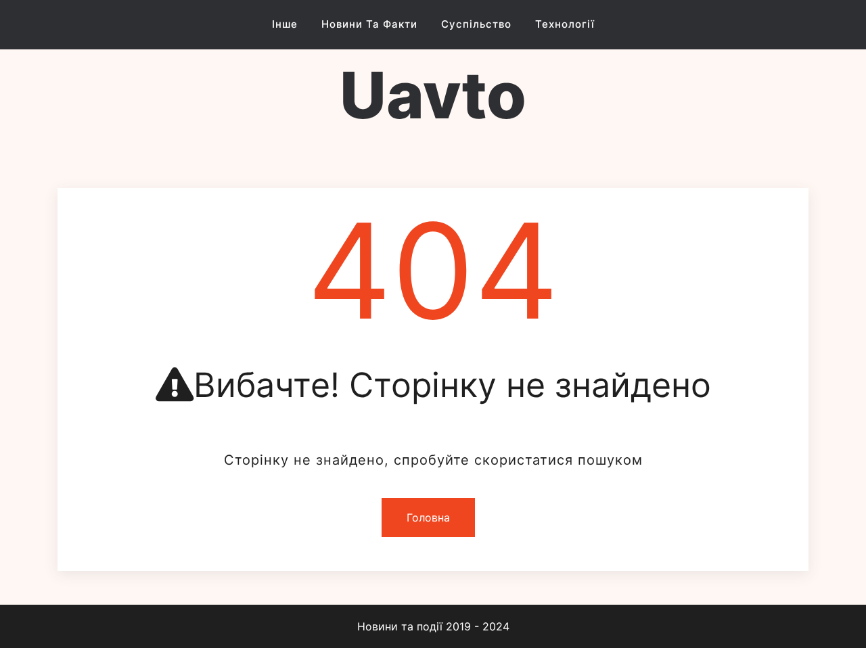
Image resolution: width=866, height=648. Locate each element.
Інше (285, 24)
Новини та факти (369, 24)
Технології (565, 24)
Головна (428, 517)
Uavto (433, 95)
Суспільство (476, 24)
